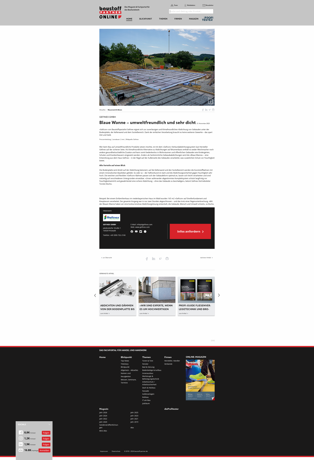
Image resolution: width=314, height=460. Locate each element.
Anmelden (44, 450)
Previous (95, 297)
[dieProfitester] (207, 19)
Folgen (46, 432)
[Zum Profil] (145, 231)
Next (219, 297)
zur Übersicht (107, 258)
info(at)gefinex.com (144, 224)
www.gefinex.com (142, 227)
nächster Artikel (205, 258)
